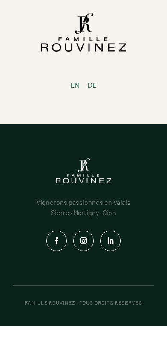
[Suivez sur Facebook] (56, 241)
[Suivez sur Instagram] (83, 241)
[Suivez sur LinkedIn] (110, 241)
